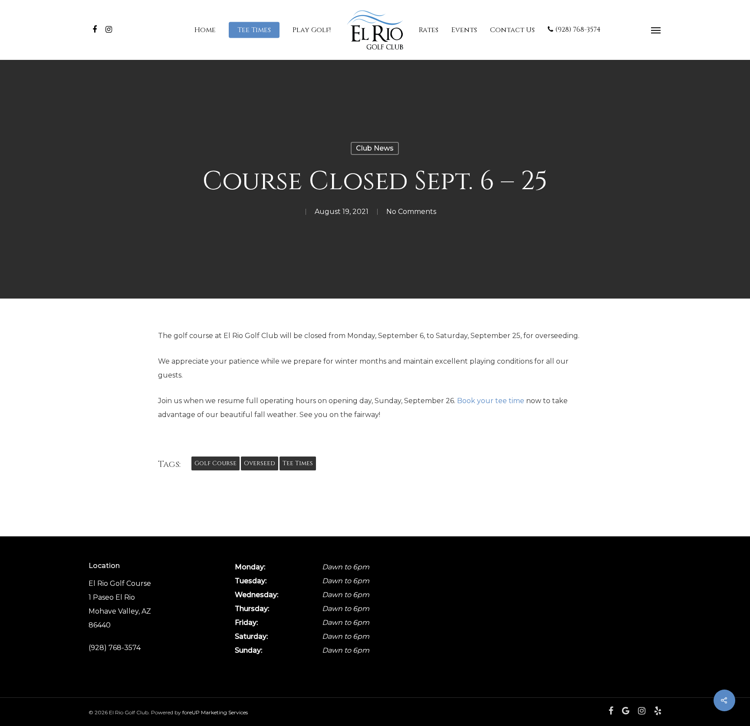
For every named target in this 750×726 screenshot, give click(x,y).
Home (205, 30)
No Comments (411, 211)
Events (464, 30)
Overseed (259, 463)
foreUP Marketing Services (215, 712)
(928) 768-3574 (577, 29)
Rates (428, 30)
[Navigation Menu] (656, 30)
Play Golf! (312, 30)
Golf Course (215, 463)
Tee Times (254, 30)
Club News (375, 148)
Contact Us (512, 30)
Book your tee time (490, 401)
